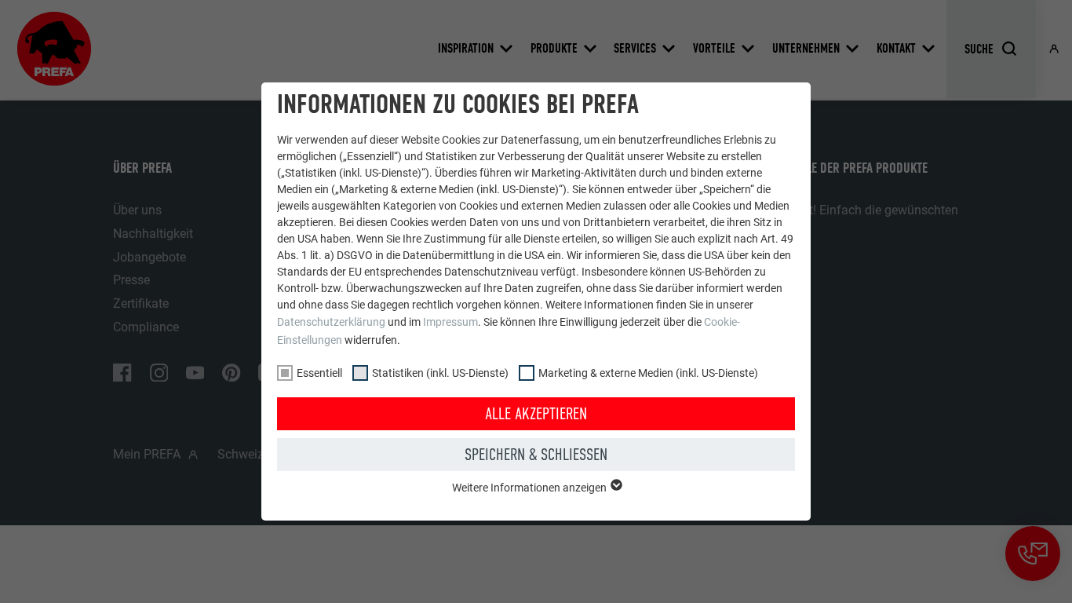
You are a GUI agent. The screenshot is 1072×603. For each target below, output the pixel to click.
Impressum (450, 322)
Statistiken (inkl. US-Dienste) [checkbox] (440, 373)
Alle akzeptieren (536, 414)
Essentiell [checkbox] (319, 373)
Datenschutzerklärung (331, 322)
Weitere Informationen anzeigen (530, 487)
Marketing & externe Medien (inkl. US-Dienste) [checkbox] (648, 373)
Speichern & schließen (536, 454)
